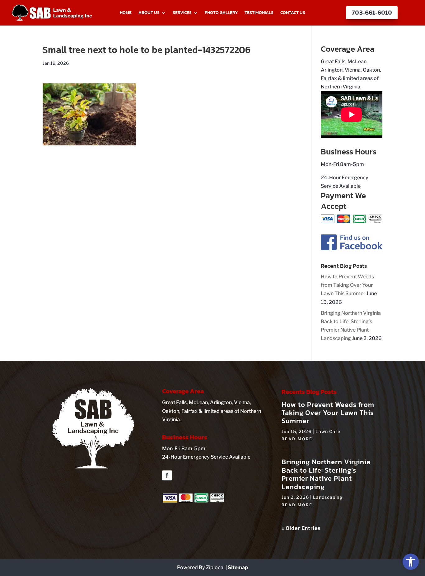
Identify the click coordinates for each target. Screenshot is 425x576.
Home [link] (126, 13)
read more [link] (297, 439)
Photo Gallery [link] (221, 13)
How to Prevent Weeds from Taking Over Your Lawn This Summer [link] (347, 285)
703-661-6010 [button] (372, 12)
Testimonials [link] (259, 13)
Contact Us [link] (292, 13)
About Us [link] (149, 13)
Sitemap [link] (238, 567)
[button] (167, 475)
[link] (411, 562)
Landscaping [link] (328, 497)
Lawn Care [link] (327, 431)
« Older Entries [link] (301, 528)
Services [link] (182, 13)
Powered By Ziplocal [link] (201, 567)
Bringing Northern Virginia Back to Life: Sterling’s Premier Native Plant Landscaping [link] (326, 474)
